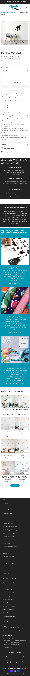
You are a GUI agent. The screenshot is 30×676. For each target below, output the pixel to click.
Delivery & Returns (8, 520)
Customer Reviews (7, 510)
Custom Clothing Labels (9, 536)
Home (3, 12)
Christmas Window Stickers (10, 546)
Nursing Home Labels (8, 599)
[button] (15, 87)
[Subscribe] (23, 656)
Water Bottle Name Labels (9, 606)
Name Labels (6, 613)
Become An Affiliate (8, 523)
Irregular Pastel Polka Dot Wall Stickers (22, 455)
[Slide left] (11, 49)
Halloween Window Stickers (10, 550)
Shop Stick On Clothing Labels (14, 383)
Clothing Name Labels (8, 592)
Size (2, 60)
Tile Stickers (6, 560)
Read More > (20, 631)
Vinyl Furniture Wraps (8, 563)
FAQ (4, 516)
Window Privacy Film (8, 556)
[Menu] (3, 7)
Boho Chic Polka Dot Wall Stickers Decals (22, 410)
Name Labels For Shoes (9, 602)
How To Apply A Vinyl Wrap (10, 530)
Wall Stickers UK (7, 553)
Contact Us (5, 503)
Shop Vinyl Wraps (14, 332)
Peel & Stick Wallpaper (9, 543)
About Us (5, 506)
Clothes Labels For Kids (9, 586)
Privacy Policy (6, 573)
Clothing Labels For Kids (9, 540)
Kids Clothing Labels (8, 596)
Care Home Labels (7, 589)
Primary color (4, 67)
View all (15, 485)
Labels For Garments (8, 609)
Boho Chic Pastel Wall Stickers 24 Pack (8, 455)
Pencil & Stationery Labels (9, 616)
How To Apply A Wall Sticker (10, 526)
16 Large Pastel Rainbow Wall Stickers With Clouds (8, 477)
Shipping (9, 58)
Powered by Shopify (20, 673)
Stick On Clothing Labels (9, 533)
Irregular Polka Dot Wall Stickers (8, 410)
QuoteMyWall (12, 673)
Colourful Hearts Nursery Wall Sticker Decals (22, 477)
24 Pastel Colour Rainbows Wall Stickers (8, 432)
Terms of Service (7, 570)
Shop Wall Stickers (14, 283)
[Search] (23, 7)
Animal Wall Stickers (12, 12)
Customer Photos (7, 513)
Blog (4, 566)
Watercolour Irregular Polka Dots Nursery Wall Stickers (22, 432)
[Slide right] (18, 49)
